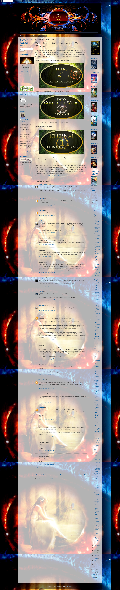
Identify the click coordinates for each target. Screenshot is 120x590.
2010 (93, 577)
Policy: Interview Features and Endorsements (36, 35)
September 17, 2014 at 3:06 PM (46, 451)
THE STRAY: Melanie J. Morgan (96, 496)
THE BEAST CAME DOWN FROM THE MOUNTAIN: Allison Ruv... (97, 270)
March (96, 558)
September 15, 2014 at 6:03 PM (46, 388)
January (96, 565)
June (95, 550)
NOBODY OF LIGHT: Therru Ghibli (96, 452)
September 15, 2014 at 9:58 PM (46, 437)
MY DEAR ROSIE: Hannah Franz (97, 431)
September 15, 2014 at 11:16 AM (47, 257)
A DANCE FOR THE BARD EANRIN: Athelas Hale (97, 318)
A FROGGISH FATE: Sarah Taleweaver (97, 363)
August (96, 545)
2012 (93, 572)
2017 (93, 193)
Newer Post (39, 475)
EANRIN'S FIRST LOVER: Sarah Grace (97, 328)
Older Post (83, 475)
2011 (93, 575)
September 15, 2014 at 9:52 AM (47, 215)
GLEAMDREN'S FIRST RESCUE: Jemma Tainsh (97, 384)
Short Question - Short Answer (97, 236)
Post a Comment (41, 468)
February (96, 561)
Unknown (41, 198)
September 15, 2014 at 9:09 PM (46, 402)
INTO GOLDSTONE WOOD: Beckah (97, 416)
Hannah (41, 292)
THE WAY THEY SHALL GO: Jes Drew (97, 527)
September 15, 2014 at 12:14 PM (47, 310)
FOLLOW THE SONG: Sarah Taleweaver (97, 352)
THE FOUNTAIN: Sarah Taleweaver (97, 374)
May (95, 553)
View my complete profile (25, 152)
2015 (93, 198)
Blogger (69, 586)
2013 (93, 569)
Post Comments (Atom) (49, 479)
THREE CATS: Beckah (96, 519)
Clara (40, 316)
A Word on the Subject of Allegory (97, 222)
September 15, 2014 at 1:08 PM (46, 340)
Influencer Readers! (96, 242)
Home (21, 35)
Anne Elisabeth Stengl (25, 121)
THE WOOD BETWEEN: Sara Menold (97, 539)
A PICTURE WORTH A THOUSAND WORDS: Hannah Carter (97, 464)
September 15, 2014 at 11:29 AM (47, 272)
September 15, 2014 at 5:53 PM (46, 374)
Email (21, 47)
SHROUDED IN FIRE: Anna (96, 504)
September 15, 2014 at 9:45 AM (47, 205)
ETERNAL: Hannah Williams (97, 335)
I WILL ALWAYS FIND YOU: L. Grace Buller (96, 407)
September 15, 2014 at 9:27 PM (46, 419)
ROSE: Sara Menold (96, 480)
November (97, 207)
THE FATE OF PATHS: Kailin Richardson (97, 342)
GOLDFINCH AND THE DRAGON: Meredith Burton (97, 395)
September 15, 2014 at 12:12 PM (47, 300)
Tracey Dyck (42, 305)
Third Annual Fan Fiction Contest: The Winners (96, 256)
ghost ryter (41, 278)
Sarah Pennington (43, 185)
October (96, 211)
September (97, 215)
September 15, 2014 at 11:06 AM (47, 245)
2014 (93, 201)
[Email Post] (63, 176)
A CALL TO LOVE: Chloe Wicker (96, 282)
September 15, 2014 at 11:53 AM (47, 286)
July (95, 548)
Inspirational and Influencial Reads (97, 229)
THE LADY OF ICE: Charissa (96, 424)
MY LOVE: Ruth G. (96, 436)
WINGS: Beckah (96, 533)
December (96, 203)
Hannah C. (41, 380)
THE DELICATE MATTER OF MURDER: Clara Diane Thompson (97, 304)
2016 (93, 195)
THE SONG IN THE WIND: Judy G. (96, 487)
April (95, 556)
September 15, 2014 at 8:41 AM (47, 193)
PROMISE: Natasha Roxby (97, 475)
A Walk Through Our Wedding (97, 247)
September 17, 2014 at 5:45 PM (46, 464)
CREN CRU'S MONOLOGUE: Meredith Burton (97, 291)
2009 (93, 580)
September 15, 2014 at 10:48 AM (47, 233)
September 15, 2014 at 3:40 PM (46, 359)
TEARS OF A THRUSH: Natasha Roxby (96, 512)
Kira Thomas (42, 221)
